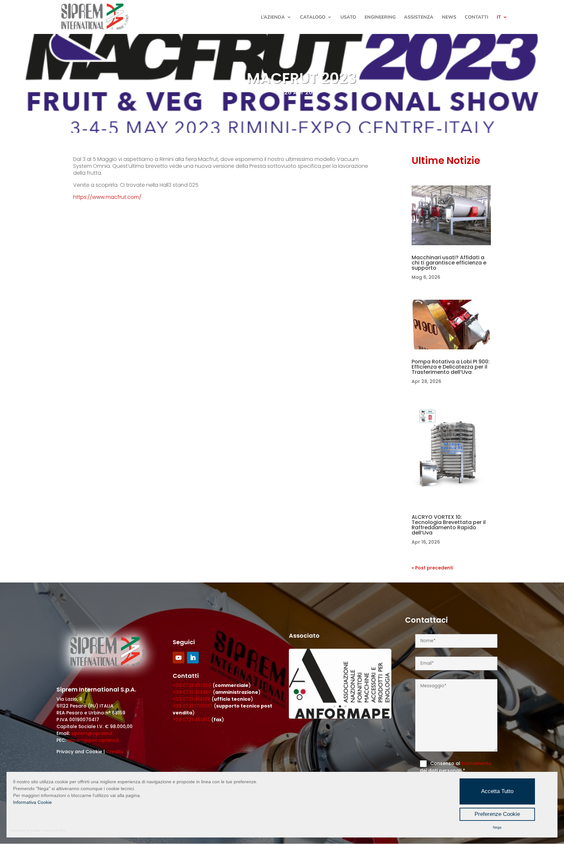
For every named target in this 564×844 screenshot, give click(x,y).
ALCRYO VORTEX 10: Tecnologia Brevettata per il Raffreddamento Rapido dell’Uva (449, 524)
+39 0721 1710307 (192, 706)
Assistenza (418, 17)
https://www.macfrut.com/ (107, 197)
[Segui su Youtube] (178, 657)
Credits (114, 751)
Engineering (380, 17)
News (449, 17)
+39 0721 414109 (191, 699)
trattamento (477, 763)
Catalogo (312, 17)
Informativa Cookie (32, 802)
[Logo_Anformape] (340, 717)
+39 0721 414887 (192, 692)
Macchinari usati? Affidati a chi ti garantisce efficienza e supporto (449, 263)
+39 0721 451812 (191, 719)
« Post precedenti (432, 568)
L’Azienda (273, 17)
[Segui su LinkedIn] (193, 657)
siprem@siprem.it (92, 733)
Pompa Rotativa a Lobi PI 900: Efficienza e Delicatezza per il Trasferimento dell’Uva (451, 367)
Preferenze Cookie (497, 814)
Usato (348, 17)
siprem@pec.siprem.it (93, 740)
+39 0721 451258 (192, 685)
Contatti (476, 17)
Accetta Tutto (497, 791)
